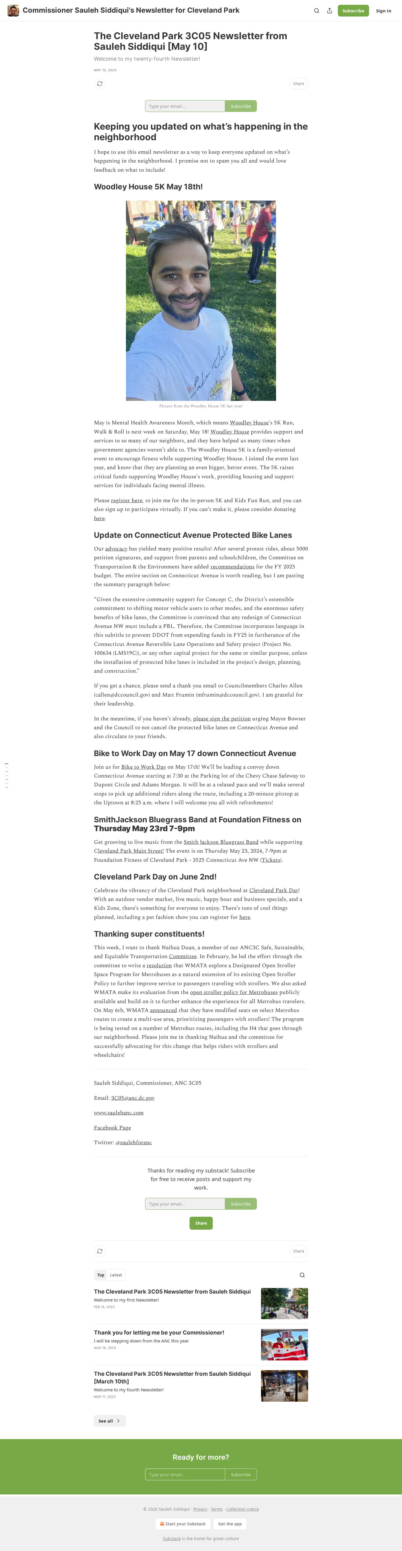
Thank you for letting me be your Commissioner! (159, 1332)
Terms (217, 1509)
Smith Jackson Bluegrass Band (221, 842)
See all (106, 1421)
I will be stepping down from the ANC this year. (141, 1341)
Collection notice (242, 1509)
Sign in (383, 11)
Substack (172, 1538)
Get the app (230, 1524)
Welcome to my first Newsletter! (126, 1300)
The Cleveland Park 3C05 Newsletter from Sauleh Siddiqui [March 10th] (172, 1377)
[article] (201, 1304)
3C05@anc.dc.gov (133, 1098)
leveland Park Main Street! (131, 851)
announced (163, 1010)
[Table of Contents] (6, 775)
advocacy (116, 549)
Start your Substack (185, 1524)
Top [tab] (100, 1275)
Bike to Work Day (143, 767)
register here (127, 500)
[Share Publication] (329, 10)
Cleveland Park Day (273, 890)
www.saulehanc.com (119, 1113)
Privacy (200, 1509)
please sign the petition (222, 719)
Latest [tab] (116, 1275)
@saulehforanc (134, 1142)
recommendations (232, 567)
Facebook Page (112, 1128)
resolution (159, 965)
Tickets (271, 860)
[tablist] (110, 1275)
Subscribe (353, 11)
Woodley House (249, 423)
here (99, 518)
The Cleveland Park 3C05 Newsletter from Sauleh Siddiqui (172, 1291)
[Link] (85, 131)
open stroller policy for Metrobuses (234, 992)
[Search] (317, 10)
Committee (183, 956)
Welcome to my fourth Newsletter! (129, 1390)
